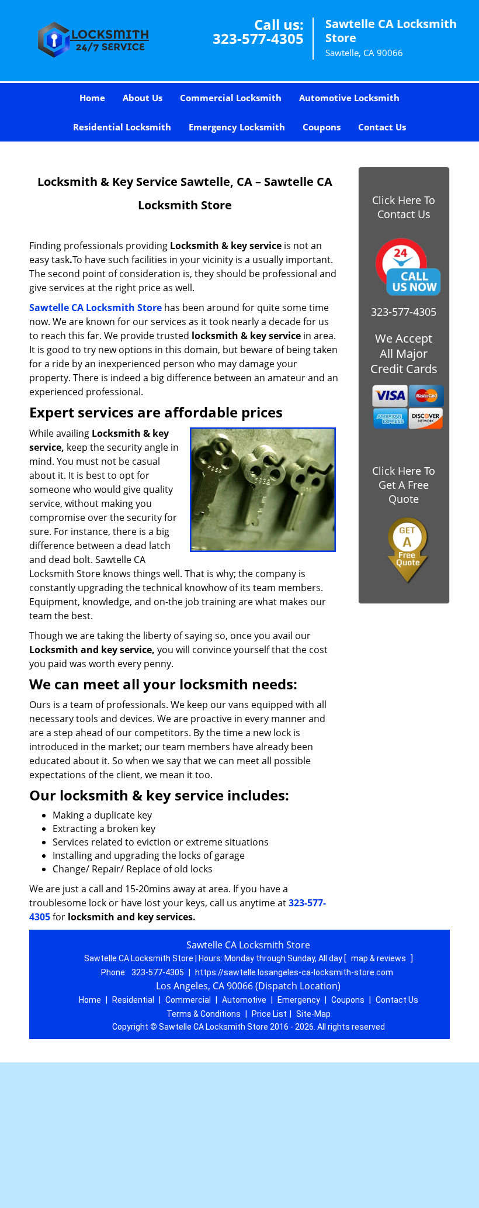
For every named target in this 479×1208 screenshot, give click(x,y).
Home (92, 97)
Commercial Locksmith (231, 97)
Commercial (188, 1000)
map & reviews (379, 958)
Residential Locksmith (122, 127)
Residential (133, 1000)
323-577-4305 (258, 38)
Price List (269, 1014)
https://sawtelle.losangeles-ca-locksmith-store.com (294, 972)
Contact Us (382, 127)
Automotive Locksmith (349, 97)
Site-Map (313, 1014)
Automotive (244, 1000)
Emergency (298, 1000)
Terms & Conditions (203, 1014)
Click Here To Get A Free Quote (403, 485)
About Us (142, 97)
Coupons (322, 127)
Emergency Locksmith (237, 127)
